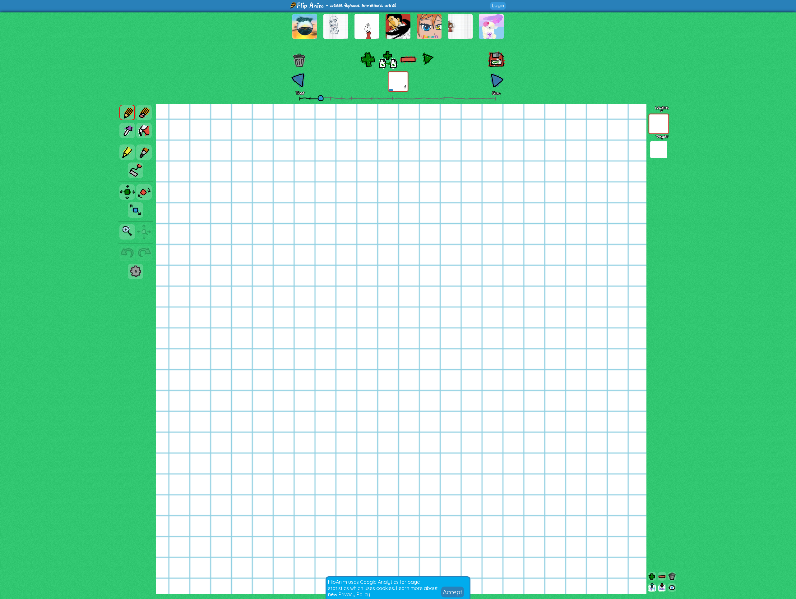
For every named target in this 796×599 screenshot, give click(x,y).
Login (498, 5)
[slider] (320, 98)
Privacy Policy (354, 594)
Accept (452, 592)
